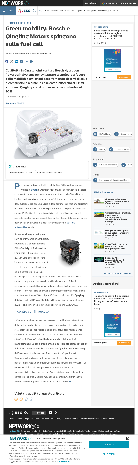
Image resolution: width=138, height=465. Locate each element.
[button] (8, 10)
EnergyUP (91, 10)
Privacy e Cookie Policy (51, 418)
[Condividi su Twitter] (11, 61)
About (11, 418)
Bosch (34, 189)
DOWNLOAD (124, 77)
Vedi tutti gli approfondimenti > (117, 273)
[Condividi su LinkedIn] (16, 61)
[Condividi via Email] (21, 61)
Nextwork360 (15, 431)
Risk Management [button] (106, 10)
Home (9, 53)
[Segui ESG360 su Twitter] (56, 413)
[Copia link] (26, 61)
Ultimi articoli (51, 10)
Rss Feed (35, 418)
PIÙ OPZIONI (109, 454)
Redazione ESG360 (15, 103)
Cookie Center (107, 418)
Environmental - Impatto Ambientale (33, 53)
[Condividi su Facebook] (7, 61)
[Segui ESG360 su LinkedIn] (50, 413)
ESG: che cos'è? (67, 10)
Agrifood (80, 10)
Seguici (37, 413)
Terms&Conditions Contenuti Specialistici (81, 418)
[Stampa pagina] (31, 61)
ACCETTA (109, 444)
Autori (19, 418)
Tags (27, 418)
